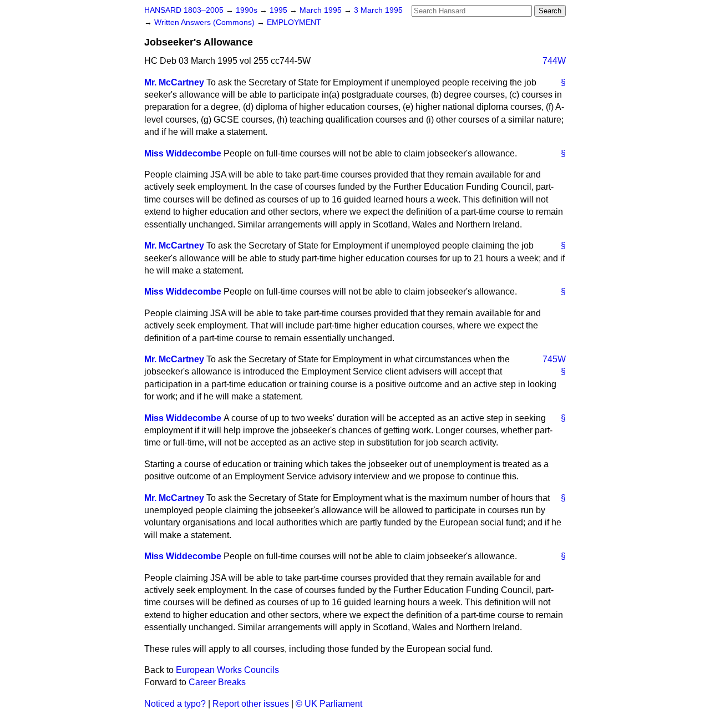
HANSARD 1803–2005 (184, 10)
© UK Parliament (329, 703)
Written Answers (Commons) (205, 22)
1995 (280, 10)
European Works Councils (227, 670)
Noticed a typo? (175, 703)
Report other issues (250, 703)
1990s (248, 10)
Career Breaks (217, 682)
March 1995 (322, 10)
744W (554, 60)
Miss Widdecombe (182, 153)
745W (554, 359)
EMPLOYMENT (294, 22)
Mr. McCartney (174, 82)
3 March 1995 (378, 10)
